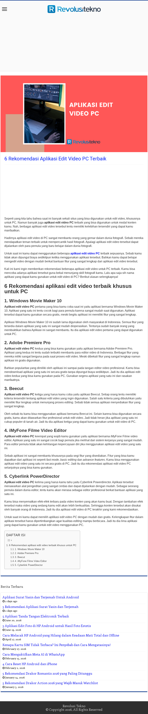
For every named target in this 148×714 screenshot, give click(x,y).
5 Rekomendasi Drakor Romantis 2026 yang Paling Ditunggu (47, 673)
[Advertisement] (74, 42)
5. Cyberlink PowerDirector (29, 565)
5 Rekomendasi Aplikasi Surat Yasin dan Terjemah (40, 606)
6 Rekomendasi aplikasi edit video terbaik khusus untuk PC (42, 545)
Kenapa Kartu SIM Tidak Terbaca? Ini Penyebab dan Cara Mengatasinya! (57, 645)
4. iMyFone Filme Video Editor (31, 561)
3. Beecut (20, 557)
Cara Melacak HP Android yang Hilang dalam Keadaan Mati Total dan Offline (61, 635)
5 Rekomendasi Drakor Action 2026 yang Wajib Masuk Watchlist (50, 683)
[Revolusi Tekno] (74, 8)
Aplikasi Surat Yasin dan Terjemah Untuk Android (41, 597)
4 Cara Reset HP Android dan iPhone (30, 664)
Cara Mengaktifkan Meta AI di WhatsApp (34, 654)
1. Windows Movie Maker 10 (29, 549)
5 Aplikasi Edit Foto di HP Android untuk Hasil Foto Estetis (47, 626)
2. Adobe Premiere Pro (26, 553)
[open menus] (4, 9)
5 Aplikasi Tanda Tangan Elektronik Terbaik (36, 616)
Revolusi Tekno (74, 706)
